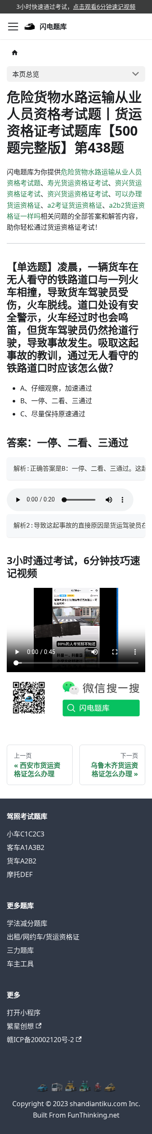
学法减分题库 (27, 923)
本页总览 (25, 74)
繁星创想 (20, 1026)
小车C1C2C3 (25, 834)
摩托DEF (20, 874)
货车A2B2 (21, 861)
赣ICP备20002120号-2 (40, 1039)
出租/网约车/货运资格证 (43, 936)
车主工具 (20, 963)
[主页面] (15, 52)
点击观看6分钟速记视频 (104, 7)
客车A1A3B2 (25, 847)
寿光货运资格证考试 (77, 183)
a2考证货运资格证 (74, 205)
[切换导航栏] (13, 26)
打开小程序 (24, 1012)
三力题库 (20, 950)
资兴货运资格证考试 (77, 193)
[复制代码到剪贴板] (135, 468)
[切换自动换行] (119, 468)
